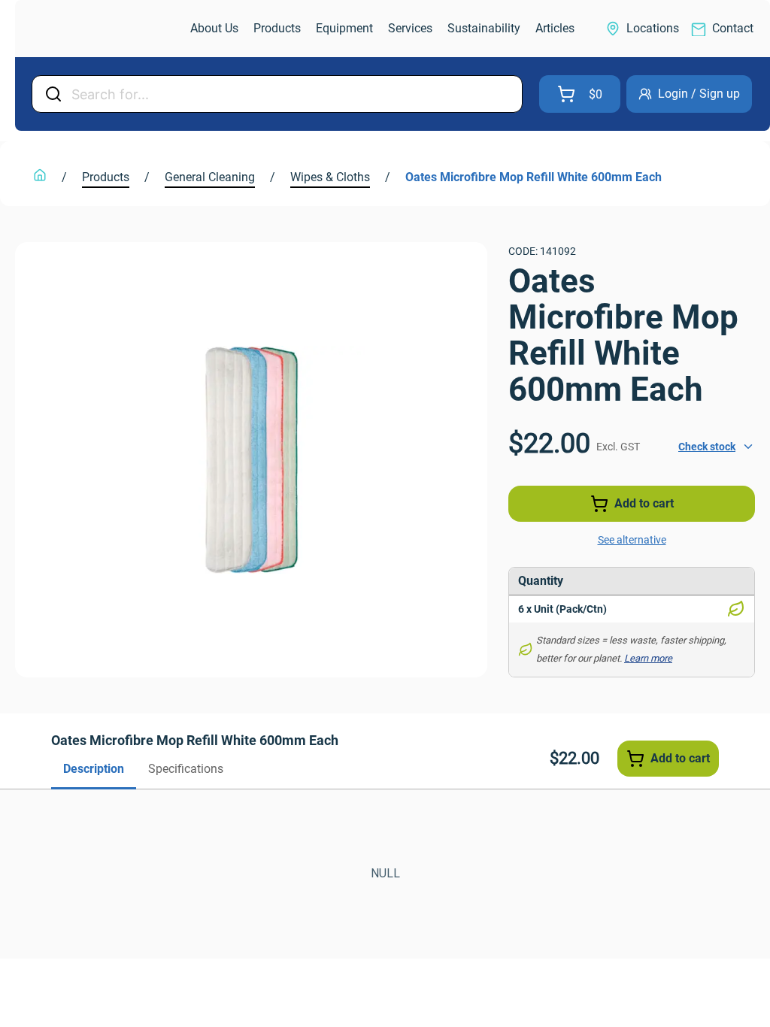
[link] (94, 29)
